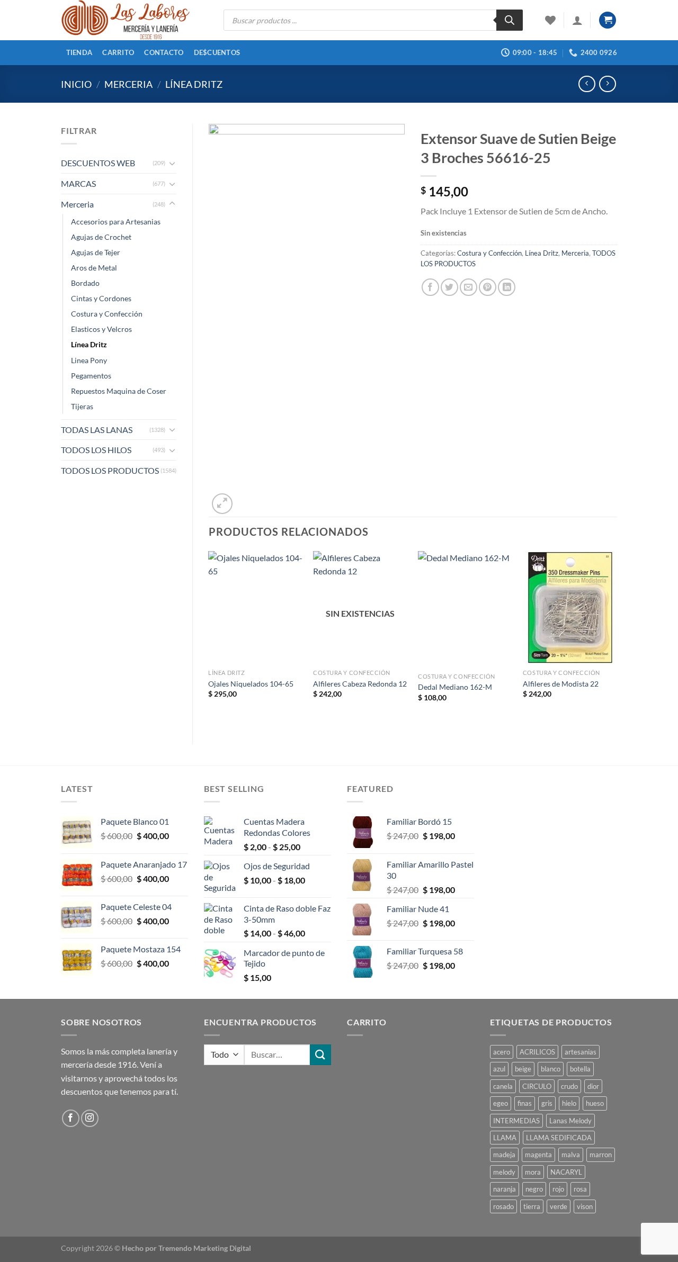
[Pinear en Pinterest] (487, 287)
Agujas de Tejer (95, 252)
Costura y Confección (106, 313)
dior (593, 1086)
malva (570, 1154)
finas (525, 1103)
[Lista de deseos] (550, 20)
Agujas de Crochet (101, 236)
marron (601, 1154)
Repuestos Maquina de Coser (118, 390)
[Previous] (209, 638)
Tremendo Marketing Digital (204, 1247)
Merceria (128, 84)
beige (523, 1069)
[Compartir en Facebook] (430, 287)
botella (580, 1069)
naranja (504, 1189)
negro (534, 1189)
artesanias (580, 1052)
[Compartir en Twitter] (449, 287)
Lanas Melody (570, 1120)
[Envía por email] (468, 287)
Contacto (163, 52)
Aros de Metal (94, 267)
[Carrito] (607, 20)
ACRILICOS (537, 1052)
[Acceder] (577, 20)
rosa (580, 1189)
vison (585, 1206)
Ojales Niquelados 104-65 (250, 683)
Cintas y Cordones (101, 298)
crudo (569, 1086)
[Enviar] (320, 1054)
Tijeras (82, 406)
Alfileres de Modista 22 (561, 683)
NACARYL (566, 1172)
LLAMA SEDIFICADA (559, 1137)
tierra (531, 1206)
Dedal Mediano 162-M (455, 686)
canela (503, 1086)
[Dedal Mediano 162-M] (465, 609)
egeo (500, 1103)
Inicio (76, 84)
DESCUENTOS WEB (98, 163)
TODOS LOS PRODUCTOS (110, 470)
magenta (538, 1154)
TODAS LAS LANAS (96, 430)
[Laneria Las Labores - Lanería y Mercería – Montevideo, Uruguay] (134, 20)
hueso (595, 1103)
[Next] (617, 638)
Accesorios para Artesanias (115, 221)
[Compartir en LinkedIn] (506, 287)
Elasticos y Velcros (101, 328)
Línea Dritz (193, 84)
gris (546, 1103)
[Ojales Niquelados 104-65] (255, 607)
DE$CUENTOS (217, 52)
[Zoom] (222, 503)
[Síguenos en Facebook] (70, 1118)
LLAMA (504, 1137)
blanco (550, 1069)
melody (504, 1172)
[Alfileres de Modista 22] (570, 607)
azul (499, 1069)
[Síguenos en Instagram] (90, 1118)
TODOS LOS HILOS (96, 450)
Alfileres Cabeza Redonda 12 (360, 683)
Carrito (118, 52)
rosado (503, 1206)
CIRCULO (536, 1086)
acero (501, 1052)
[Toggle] (172, 163)
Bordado (85, 282)
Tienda (79, 52)
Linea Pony (89, 360)
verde (558, 1206)
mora (533, 1172)
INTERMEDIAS (516, 1120)
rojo (558, 1189)
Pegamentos (91, 375)
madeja (504, 1154)
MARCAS (78, 183)
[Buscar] (509, 20)
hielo (569, 1103)
